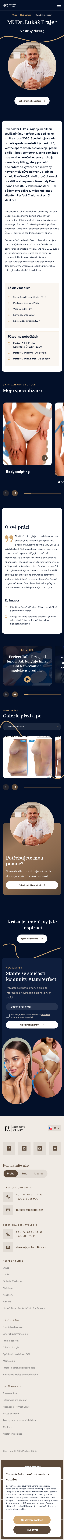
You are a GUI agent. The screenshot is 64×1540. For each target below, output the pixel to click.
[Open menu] (59, 5)
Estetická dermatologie (15, 1333)
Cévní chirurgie (11, 1347)
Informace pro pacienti (15, 1399)
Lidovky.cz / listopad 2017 (26, 320)
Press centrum (10, 1393)
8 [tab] (58, 694)
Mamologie (9, 1360)
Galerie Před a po (12, 1281)
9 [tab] (51, 787)
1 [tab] (27, 493)
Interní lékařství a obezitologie (19, 1367)
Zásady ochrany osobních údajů (19, 1420)
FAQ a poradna (11, 1413)
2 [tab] (35, 493)
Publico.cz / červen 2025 (26, 302)
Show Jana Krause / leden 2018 (29, 296)
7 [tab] (54, 694)
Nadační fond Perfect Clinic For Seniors (24, 1308)
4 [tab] (50, 493)
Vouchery (8, 1294)
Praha (10, 1173)
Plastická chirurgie (13, 1326)
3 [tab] (42, 493)
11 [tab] (59, 787)
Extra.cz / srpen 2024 (24, 314)
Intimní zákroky (11, 1340)
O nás (6, 1267)
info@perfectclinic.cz (29, 1210)
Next (15, 493)
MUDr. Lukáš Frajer (43, 15)
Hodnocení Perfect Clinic (16, 1406)
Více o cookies (19, 1509)
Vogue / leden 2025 (23, 308)
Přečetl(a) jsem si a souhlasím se (30, 1015)
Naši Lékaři (25, 15)
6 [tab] (49, 694)
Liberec (38, 1173)
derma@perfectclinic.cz (31, 1247)
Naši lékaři (8, 1287)
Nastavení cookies (12, 1433)
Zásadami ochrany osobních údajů (30, 1015)
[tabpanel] (27, 438)
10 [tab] (55, 787)
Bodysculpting (18, 471)
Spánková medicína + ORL (17, 1354)
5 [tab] (57, 493)
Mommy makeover (22, 738)
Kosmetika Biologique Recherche (20, 1374)
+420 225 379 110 (26, 1236)
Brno (24, 1173)
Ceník (6, 1274)
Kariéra (7, 1301)
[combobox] (32, 727)
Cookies (7, 1427)
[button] (54, 1128)
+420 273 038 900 (27, 1199)
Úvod (14, 15)
